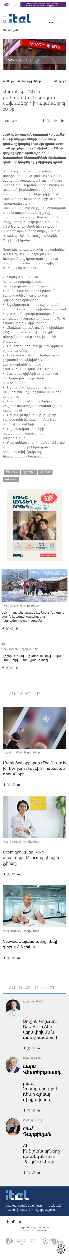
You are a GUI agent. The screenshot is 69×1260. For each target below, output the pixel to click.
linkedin (12, 479)
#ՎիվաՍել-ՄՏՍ (15, 121)
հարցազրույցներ (32, 987)
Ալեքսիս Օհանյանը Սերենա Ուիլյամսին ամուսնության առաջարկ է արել (31, 658)
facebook (13, 472)
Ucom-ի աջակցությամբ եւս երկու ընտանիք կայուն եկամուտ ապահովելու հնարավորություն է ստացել (33, 616)
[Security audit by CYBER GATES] (53, 1241)
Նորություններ (31, 81)
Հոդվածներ (32, 752)
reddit (46, 472)
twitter (30, 472)
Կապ (24, 1210)
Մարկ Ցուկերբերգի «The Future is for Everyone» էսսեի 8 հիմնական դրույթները (34, 768)
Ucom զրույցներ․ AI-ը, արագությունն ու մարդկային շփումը (31, 857)
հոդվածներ (24, 694)
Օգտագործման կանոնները (25, 1205)
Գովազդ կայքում (43, 1210)
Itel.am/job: (11, 30)
